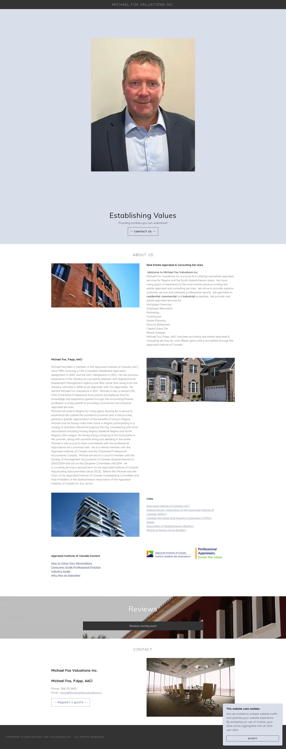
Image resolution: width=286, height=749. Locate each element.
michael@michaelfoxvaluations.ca (80, 692)
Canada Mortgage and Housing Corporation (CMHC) (179, 518)
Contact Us (143, 231)
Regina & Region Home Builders (166, 530)
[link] (143, 5)
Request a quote (71, 702)
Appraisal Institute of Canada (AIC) (168, 506)
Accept (252, 738)
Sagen (150, 522)
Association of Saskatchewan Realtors (170, 526)
